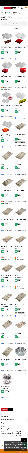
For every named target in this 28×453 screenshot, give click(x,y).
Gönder (24, 440)
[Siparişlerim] (22, 8)
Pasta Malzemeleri (6, 12)
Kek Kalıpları (5, 14)
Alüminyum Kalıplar (16, 14)
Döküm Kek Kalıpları (18, 18)
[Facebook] (2, 446)
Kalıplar (15, 12)
